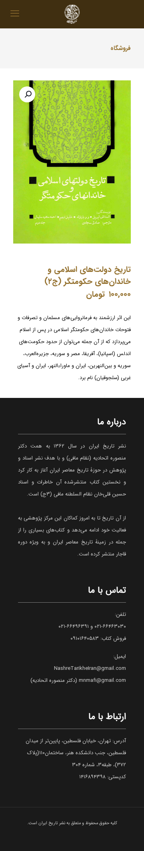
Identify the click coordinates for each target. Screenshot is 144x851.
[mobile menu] (15, 14)
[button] (27, 94)
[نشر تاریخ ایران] (72, 14)
